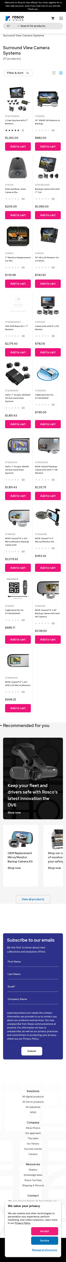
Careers (33, 1154)
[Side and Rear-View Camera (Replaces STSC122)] (18, 168)
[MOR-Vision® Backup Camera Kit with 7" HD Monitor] (48, 445)
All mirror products (33, 1101)
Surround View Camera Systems (23, 35)
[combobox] (33, 26)
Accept (44, 1231)
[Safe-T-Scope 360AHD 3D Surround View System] (18, 374)
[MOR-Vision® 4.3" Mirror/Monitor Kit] (48, 517)
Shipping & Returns (33, 1185)
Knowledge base (33, 1175)
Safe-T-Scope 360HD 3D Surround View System (17, 469)
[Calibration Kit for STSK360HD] (48, 374)
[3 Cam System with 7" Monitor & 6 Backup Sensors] (18, 99)
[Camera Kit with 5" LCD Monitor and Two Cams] (48, 305)
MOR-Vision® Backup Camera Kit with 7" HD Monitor (46, 469)
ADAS (33, 1112)
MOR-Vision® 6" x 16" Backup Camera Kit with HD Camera (47, 613)
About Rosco (33, 1127)
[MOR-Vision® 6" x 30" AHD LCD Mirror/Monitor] (18, 661)
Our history (33, 1143)
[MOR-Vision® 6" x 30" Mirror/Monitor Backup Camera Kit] (18, 517)
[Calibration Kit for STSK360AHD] (18, 589)
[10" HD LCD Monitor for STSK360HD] (48, 236)
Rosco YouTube (33, 1180)
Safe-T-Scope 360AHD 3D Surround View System (17, 398)
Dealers (33, 1169)
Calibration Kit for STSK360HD (44, 396)
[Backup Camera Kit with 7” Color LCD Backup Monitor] (48, 168)
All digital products (33, 1096)
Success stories (33, 1148)
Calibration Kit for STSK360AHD (14, 612)
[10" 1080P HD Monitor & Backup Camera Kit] (48, 99)
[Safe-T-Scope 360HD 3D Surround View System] (18, 445)
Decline (44, 1240)
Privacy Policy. (23, 1223)
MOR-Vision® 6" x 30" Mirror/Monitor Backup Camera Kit (17, 541)
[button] (52, 18)
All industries (33, 1107)
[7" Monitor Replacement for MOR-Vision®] (18, 236)
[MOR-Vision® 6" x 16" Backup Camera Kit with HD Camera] (48, 589)
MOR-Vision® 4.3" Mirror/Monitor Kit (44, 540)
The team (33, 1138)
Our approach (33, 1133)
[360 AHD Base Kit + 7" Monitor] (18, 305)
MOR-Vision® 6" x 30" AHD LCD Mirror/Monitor (18, 684)
